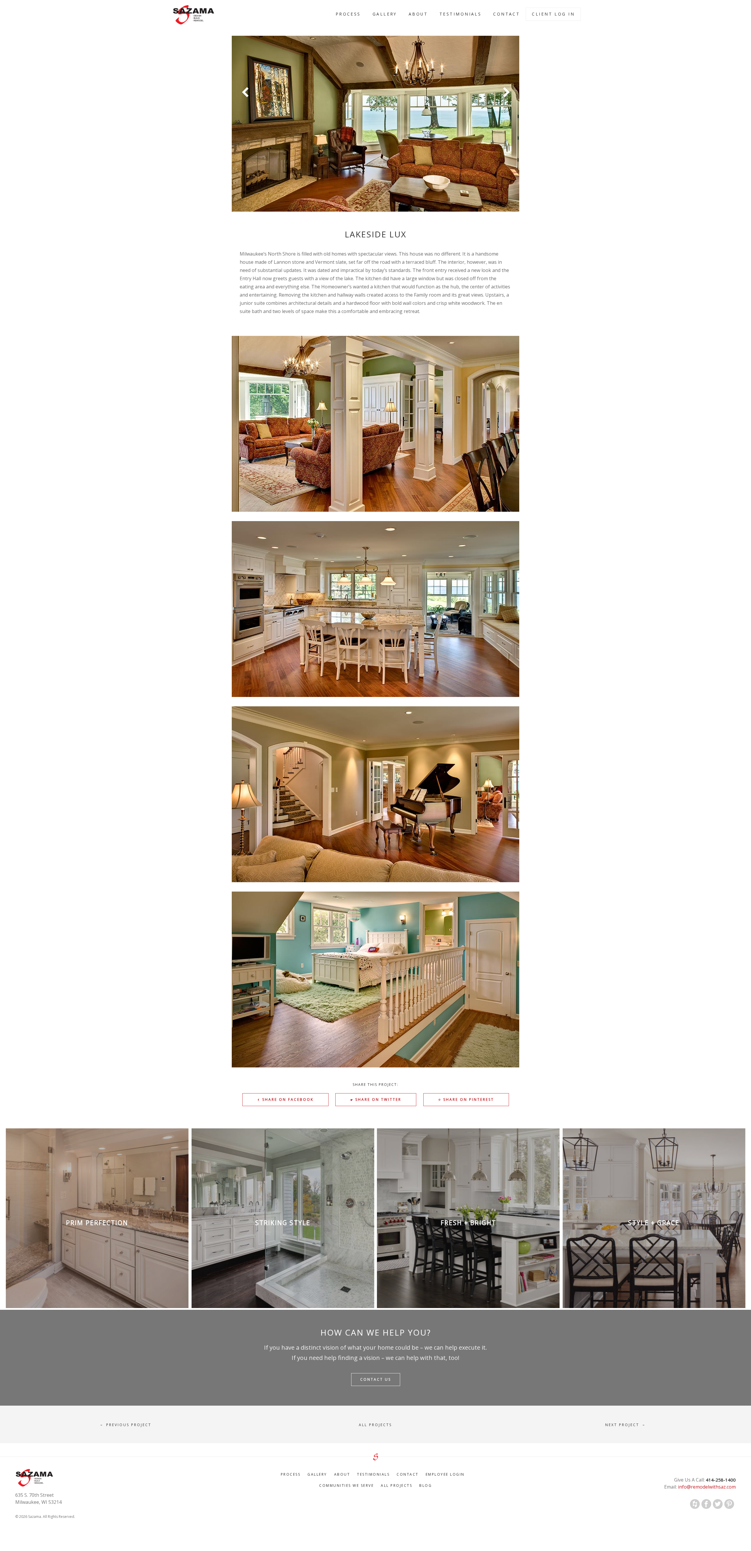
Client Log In (553, 14)
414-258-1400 (720, 1480)
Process (348, 14)
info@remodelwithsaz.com (706, 1487)
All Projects (396, 1485)
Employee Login (445, 1474)
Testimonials (460, 14)
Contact (506, 14)
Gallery (385, 14)
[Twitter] (718, 1504)
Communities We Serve (346, 1485)
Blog (425, 1485)
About (418, 14)
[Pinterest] (729, 1504)
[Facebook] (706, 1504)
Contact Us (375, 1379)
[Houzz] (695, 1504)
